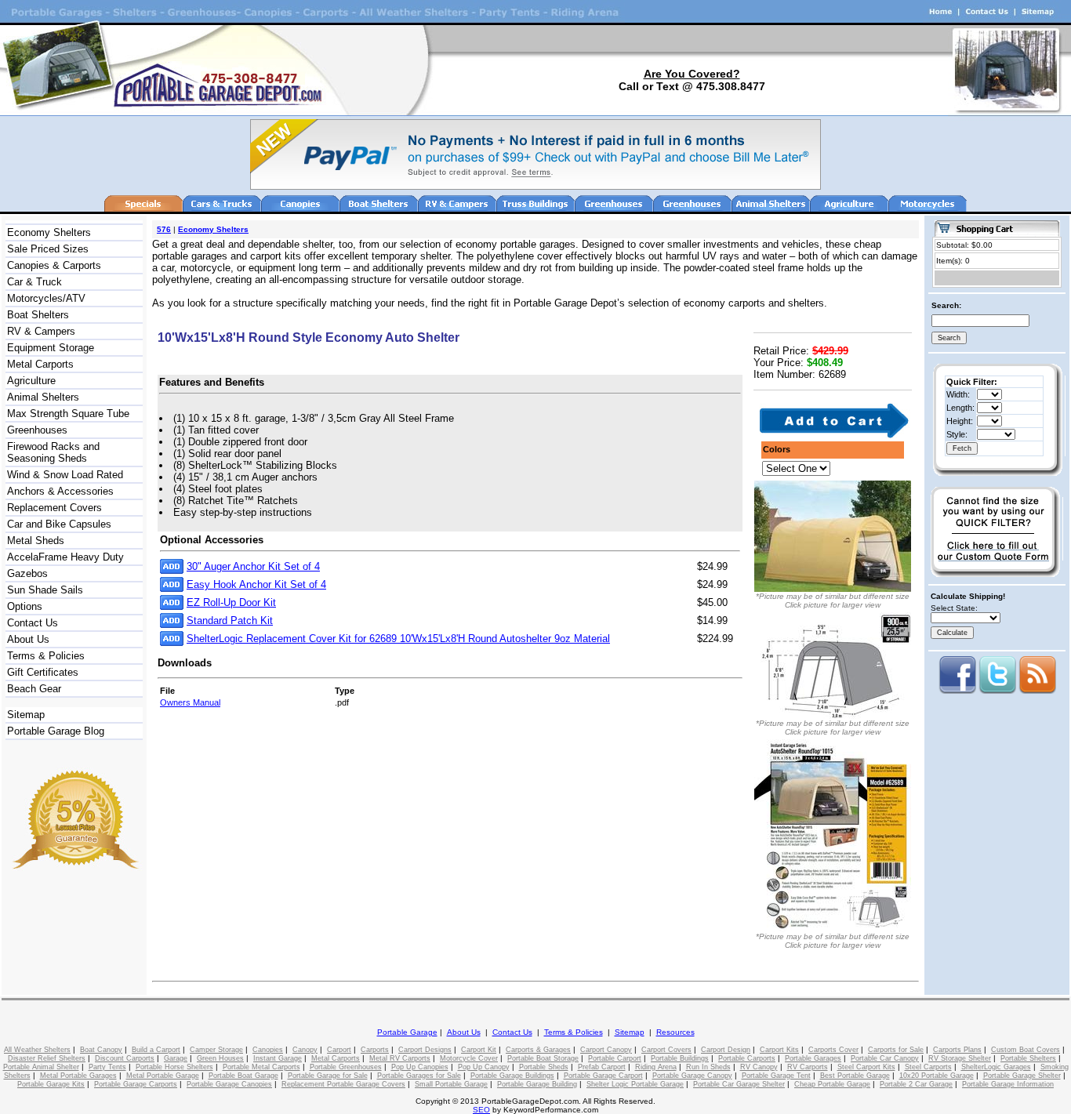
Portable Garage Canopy (692, 1076)
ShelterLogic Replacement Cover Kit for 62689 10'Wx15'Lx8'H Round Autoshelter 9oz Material (398, 638)
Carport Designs (425, 1050)
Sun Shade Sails (45, 590)
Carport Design (725, 1050)
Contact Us (32, 623)
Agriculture (31, 380)
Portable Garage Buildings (512, 1076)
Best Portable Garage (855, 1076)
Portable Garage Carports (135, 1084)
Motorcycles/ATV (46, 298)
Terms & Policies (46, 656)
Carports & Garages (538, 1050)
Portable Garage (407, 1032)
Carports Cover (833, 1050)
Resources (675, 1032)
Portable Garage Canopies (229, 1084)
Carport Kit (478, 1050)
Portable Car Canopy (885, 1058)
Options (24, 606)
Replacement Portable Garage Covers (343, 1084)
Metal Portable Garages (78, 1076)
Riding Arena (656, 1067)
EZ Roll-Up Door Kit (231, 602)
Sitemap (26, 714)
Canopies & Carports (54, 265)
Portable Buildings (680, 1058)
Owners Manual (190, 702)
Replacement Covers (54, 507)
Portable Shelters (1028, 1058)
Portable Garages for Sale (419, 1076)
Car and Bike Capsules (59, 524)
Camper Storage (216, 1050)
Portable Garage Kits (51, 1084)
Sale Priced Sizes (48, 249)
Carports (375, 1050)
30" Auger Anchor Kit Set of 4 (253, 566)
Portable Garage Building (537, 1084)
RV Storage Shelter (959, 1058)
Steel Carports (928, 1067)
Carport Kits (779, 1050)
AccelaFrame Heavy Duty (65, 557)
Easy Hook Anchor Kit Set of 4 (256, 584)
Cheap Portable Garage (832, 1084)
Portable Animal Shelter (41, 1067)
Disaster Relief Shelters (46, 1058)
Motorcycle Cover (469, 1058)
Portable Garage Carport (603, 1076)
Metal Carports (40, 364)
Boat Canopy (101, 1050)
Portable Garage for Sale (328, 1076)
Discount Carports (124, 1058)
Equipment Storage (50, 348)
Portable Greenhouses (346, 1067)
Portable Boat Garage (243, 1076)
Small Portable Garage (451, 1084)
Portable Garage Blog (55, 731)
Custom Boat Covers (1025, 1050)
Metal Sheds (35, 540)
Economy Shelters (49, 232)
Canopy (305, 1050)
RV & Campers (41, 331)
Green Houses (220, 1058)
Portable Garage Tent (776, 1076)
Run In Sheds (708, 1067)
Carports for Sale (896, 1050)
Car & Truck (34, 282)
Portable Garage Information (1008, 1084)
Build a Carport (156, 1050)
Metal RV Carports (399, 1058)
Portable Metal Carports (261, 1067)
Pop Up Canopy (484, 1067)
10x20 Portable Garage (936, 1076)
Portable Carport (614, 1058)
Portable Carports (746, 1058)
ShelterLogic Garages (996, 1067)
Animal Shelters (43, 397)
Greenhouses (37, 430)
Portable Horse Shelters (174, 1067)
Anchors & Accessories (60, 491)
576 (164, 229)
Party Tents (107, 1067)
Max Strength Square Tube (68, 413)
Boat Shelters (38, 315)
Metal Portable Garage (162, 1076)
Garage (175, 1058)
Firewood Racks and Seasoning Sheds (53, 452)
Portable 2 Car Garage (916, 1084)
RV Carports (807, 1067)
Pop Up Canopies (419, 1067)
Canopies (267, 1050)
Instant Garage (277, 1058)
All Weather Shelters (37, 1050)
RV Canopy (759, 1067)
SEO (481, 1109)
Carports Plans (957, 1050)
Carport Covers (666, 1050)
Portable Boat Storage (543, 1058)
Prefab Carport (602, 1067)
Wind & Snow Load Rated (65, 475)
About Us (28, 639)
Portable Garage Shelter (1022, 1076)
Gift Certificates (42, 672)
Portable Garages (813, 1058)
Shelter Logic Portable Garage (635, 1084)
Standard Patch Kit (230, 620)
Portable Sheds (543, 1067)
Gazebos (27, 573)
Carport (339, 1050)
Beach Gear (34, 689)
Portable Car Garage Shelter (739, 1084)
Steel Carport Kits (866, 1067)
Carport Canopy (606, 1050)
